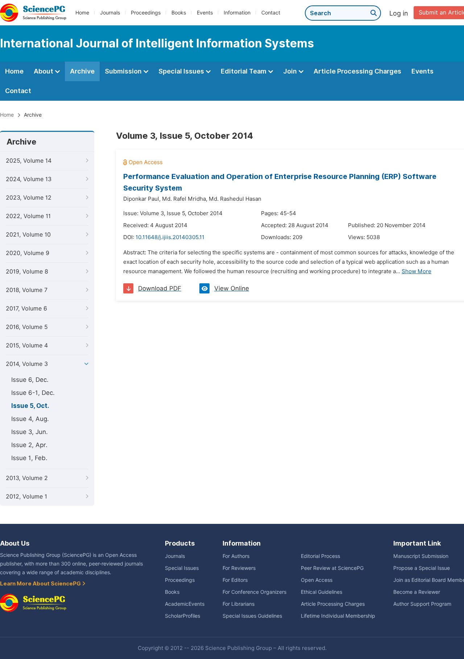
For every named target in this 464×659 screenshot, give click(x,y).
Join (290, 71)
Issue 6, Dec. (30, 379)
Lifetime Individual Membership (338, 616)
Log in (398, 13)
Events (205, 13)
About (44, 71)
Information (237, 13)
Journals (110, 13)
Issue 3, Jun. (29, 431)
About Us (14, 543)
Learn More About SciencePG (41, 583)
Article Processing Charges (357, 71)
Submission (124, 71)
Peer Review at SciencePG (332, 568)
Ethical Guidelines (321, 592)
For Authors (236, 556)
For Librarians (238, 604)
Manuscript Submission (420, 556)
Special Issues (182, 71)
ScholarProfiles (182, 616)
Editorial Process (320, 556)
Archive (82, 71)
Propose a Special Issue (421, 568)
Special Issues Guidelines (252, 616)
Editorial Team (244, 71)
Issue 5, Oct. (30, 405)
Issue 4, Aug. (30, 418)
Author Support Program (422, 604)
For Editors (235, 580)
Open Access (316, 580)
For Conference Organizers (254, 592)
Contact (270, 13)
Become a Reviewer (416, 592)
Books (178, 13)
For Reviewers (239, 568)
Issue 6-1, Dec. (33, 392)
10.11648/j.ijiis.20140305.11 (170, 237)
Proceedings (146, 13)
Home (82, 13)
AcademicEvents (184, 604)
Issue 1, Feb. (29, 458)
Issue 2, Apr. (29, 445)
